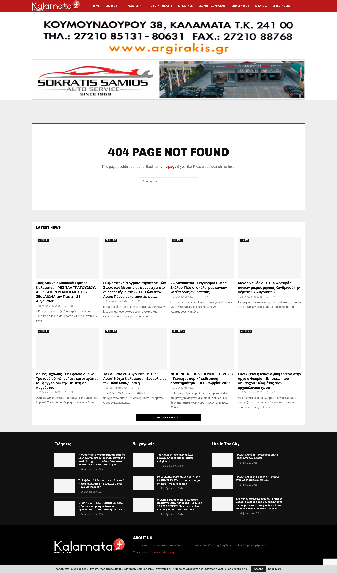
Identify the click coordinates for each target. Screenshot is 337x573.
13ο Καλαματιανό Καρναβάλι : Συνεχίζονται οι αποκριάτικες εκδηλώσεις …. (175, 458)
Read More (275, 569)
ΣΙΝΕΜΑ (244, 240)
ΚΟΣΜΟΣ (177, 240)
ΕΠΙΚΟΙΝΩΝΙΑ (281, 5)
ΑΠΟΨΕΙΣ (261, 5)
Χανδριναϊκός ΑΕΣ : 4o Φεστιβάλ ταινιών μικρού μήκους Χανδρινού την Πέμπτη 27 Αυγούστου (269, 287)
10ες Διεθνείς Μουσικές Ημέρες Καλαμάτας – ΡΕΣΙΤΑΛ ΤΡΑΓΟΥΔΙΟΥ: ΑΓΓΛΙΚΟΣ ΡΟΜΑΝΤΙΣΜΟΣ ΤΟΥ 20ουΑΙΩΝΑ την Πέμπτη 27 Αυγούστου (66, 292)
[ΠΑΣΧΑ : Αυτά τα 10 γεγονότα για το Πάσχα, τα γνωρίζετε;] (222, 460)
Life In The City (226, 444)
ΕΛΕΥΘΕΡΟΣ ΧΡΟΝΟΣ (212, 5)
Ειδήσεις (62, 444)
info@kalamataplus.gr (161, 552)
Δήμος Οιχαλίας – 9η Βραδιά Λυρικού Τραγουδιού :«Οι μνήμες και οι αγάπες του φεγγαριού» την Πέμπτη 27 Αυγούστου (67, 381)
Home (96, 5)
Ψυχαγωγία (144, 444)
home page (167, 166)
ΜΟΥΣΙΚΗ (43, 240)
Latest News (48, 227)
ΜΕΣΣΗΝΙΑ (111, 240)
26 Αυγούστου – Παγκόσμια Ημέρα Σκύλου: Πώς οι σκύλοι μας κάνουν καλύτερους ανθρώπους (198, 287)
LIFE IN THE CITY (161, 5)
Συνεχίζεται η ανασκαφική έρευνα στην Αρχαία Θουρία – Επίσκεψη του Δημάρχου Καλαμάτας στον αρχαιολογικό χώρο (269, 381)
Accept (258, 568)
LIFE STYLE (185, 5)
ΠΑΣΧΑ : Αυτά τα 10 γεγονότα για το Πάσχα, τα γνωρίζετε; (257, 456)
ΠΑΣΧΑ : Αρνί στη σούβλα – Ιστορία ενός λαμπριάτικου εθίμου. (257, 478)
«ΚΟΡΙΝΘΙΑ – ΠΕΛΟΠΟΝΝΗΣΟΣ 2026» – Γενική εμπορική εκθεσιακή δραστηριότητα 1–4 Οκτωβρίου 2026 (201, 378)
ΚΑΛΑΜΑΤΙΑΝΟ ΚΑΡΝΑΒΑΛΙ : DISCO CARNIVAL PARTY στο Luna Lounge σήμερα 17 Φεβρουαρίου (178, 480)
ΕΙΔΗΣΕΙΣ (111, 5)
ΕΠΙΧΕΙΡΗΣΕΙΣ (240, 5)
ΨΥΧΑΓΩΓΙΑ (134, 5)
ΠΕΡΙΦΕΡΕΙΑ (178, 331)
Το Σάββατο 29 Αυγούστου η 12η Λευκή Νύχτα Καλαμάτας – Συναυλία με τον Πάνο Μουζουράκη (134, 378)
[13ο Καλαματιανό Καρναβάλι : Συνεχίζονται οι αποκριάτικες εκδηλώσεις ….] (143, 460)
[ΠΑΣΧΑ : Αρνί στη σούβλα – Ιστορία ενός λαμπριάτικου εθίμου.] (222, 482)
